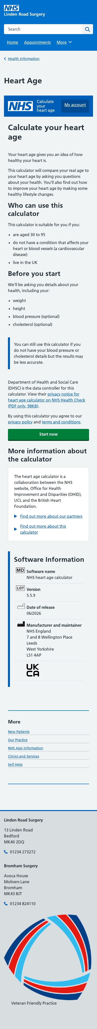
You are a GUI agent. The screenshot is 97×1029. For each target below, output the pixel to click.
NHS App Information (25, 748)
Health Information (24, 58)
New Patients (18, 731)
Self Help (15, 764)
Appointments (37, 42)
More (63, 42)
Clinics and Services (23, 756)
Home (12, 42)
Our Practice (18, 740)
